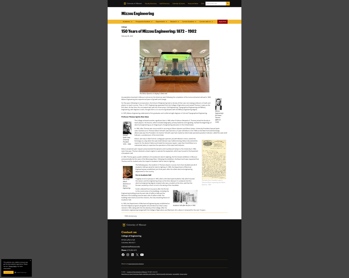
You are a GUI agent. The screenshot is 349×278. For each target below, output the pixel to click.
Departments (162, 22)
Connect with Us (206, 22)
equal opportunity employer (136, 264)
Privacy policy (183, 274)
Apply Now (222, 22)
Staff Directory (165, 4)
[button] (20, 272)
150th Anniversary (130, 216)
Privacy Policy (13, 266)
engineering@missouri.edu (130, 247)
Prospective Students (144, 22)
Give (202, 4)
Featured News (193, 4)
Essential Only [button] (8, 272)
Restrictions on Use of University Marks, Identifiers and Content (138, 274)
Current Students (189, 22)
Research (174, 22)
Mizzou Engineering (137, 13)
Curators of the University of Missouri (137, 272)
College (124, 27)
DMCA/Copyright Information (164, 274)
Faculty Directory (151, 4)
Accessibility (176, 274)
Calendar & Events (178, 4)
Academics (128, 22)
